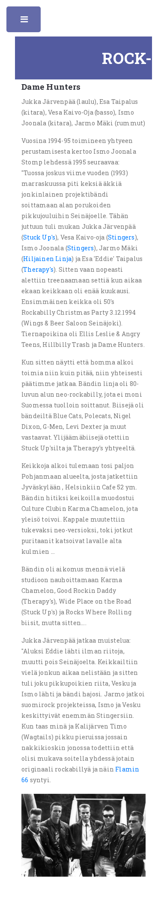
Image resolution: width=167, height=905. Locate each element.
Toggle (25, 21)
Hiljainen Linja (47, 259)
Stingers (121, 237)
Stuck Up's (39, 237)
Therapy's (38, 269)
